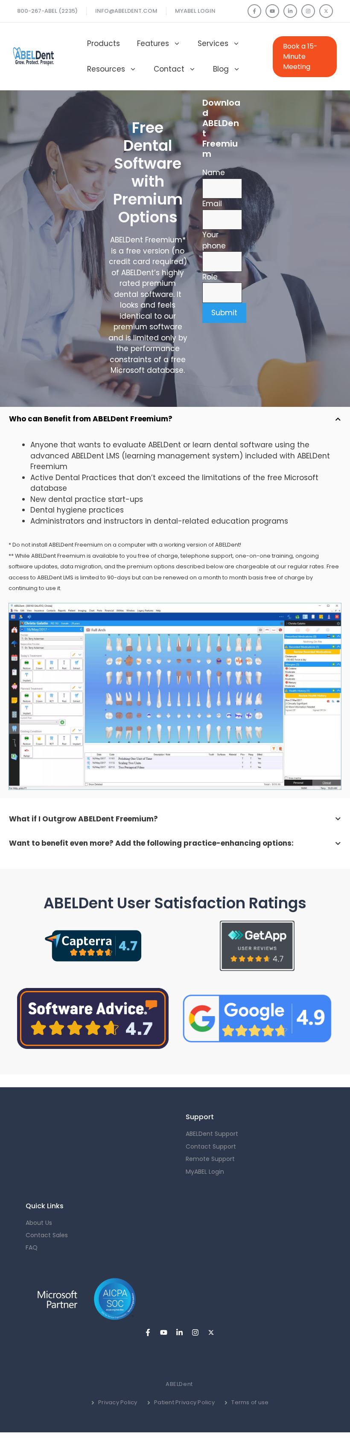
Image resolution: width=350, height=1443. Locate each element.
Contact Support (211, 1146)
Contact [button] (169, 69)
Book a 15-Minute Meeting (300, 56)
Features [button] (153, 43)
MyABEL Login (195, 11)
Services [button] (213, 43)
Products (103, 43)
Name (213, 172)
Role (210, 277)
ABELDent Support (212, 1133)
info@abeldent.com (126, 11)
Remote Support (210, 1159)
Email (212, 204)
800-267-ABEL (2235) (47, 11)
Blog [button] (221, 69)
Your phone (214, 240)
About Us (39, 1222)
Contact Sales (47, 1235)
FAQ (32, 1247)
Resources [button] (106, 69)
